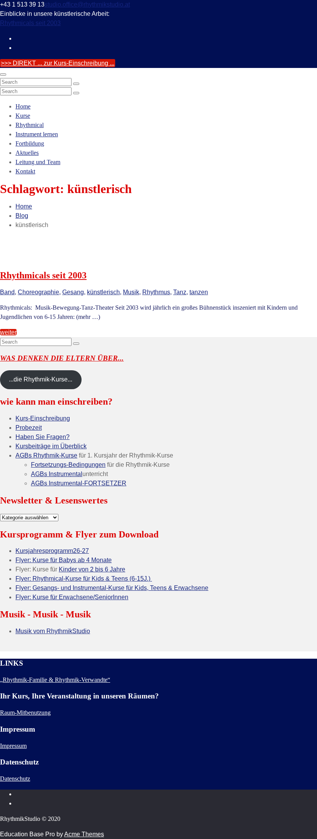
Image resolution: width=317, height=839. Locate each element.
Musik (131, 292)
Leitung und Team (37, 162)
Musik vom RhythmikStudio (52, 631)
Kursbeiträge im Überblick (51, 446)
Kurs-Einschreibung (42, 418)
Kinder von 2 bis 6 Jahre (92, 569)
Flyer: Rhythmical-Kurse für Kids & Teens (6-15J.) (83, 578)
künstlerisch (103, 292)
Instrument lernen (36, 134)
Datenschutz (15, 778)
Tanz (179, 292)
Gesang (73, 292)
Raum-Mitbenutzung (25, 712)
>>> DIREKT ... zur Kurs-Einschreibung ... (57, 63)
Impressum (13, 745)
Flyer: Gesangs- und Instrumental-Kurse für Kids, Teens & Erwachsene (111, 588)
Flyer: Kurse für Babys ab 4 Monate (63, 560)
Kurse (22, 115)
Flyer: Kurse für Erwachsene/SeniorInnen (71, 597)
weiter (8, 332)
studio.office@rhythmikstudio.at (87, 4)
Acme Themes (84, 834)
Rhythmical (29, 125)
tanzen (198, 292)
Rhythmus (156, 292)
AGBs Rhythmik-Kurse (46, 455)
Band (7, 292)
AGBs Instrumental (56, 474)
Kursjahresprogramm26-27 (52, 550)
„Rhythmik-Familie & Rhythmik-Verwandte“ (55, 679)
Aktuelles (27, 152)
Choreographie (38, 292)
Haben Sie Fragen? (42, 437)
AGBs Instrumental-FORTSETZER (78, 483)
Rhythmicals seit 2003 (30, 23)
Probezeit (28, 427)
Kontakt (25, 171)
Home (23, 106)
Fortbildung (29, 143)
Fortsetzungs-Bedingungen (68, 464)
